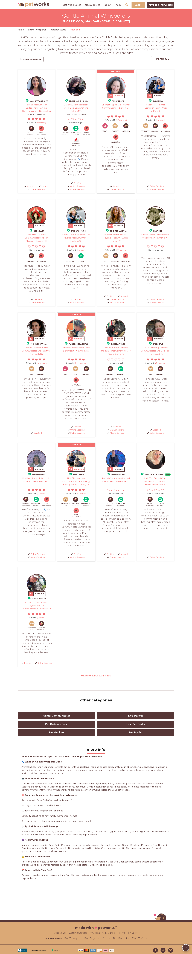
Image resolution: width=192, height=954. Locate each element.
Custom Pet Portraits (115, 938)
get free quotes (72, 5)
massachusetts (58, 30)
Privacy (133, 932)
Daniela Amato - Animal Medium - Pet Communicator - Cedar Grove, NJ (115, 350)
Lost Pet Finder (135, 724)
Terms (122, 932)
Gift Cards (108, 932)
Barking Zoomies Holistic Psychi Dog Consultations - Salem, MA (76, 107)
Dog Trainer (139, 938)
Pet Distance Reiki (56, 724)
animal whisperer (37, 30)
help (118, 5)
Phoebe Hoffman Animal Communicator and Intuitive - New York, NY (36, 350)
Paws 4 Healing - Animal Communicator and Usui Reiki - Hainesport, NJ (155, 350)
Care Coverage (78, 932)
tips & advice (92, 5)
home (21, 30)
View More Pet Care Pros (96, 675)
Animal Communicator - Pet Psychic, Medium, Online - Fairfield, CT (76, 237)
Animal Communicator (56, 715)
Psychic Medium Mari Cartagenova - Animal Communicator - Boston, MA (36, 107)
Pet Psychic (136, 732)
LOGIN (138, 5)
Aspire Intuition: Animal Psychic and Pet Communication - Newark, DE (36, 605)
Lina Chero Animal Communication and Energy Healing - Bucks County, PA (76, 481)
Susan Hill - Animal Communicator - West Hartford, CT (155, 107)
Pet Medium (56, 732)
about (107, 5)
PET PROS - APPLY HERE (161, 5)
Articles (95, 932)
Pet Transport (73, 938)
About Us (60, 932)
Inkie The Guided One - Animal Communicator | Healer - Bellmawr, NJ (155, 481)
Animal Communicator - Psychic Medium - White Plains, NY (116, 237)
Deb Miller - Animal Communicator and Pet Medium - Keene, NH (36, 237)
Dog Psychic (135, 715)
